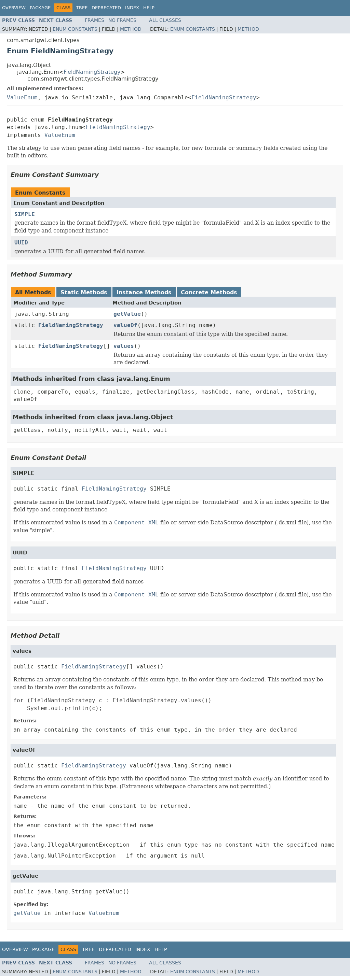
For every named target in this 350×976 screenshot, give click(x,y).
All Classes (165, 20)
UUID (21, 242)
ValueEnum (22, 97)
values (123, 346)
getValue (127, 314)
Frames (94, 20)
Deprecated (106, 7)
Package (40, 7)
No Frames (122, 20)
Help (148, 7)
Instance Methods (144, 292)
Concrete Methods (209, 292)
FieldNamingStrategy (92, 72)
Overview (14, 7)
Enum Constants (75, 29)
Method (131, 29)
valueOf (125, 325)
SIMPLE (24, 214)
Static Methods (83, 292)
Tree (82, 7)
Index (132, 7)
